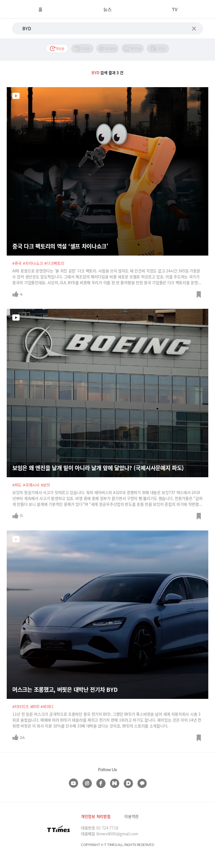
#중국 (17, 263)
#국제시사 (31, 485)
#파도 (17, 485)
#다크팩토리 (54, 263)
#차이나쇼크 (33, 263)
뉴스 (107, 9)
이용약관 (131, 816)
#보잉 (45, 485)
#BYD (34, 706)
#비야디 (47, 706)
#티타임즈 (20, 706)
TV (174, 9)
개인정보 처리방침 (95, 816)
